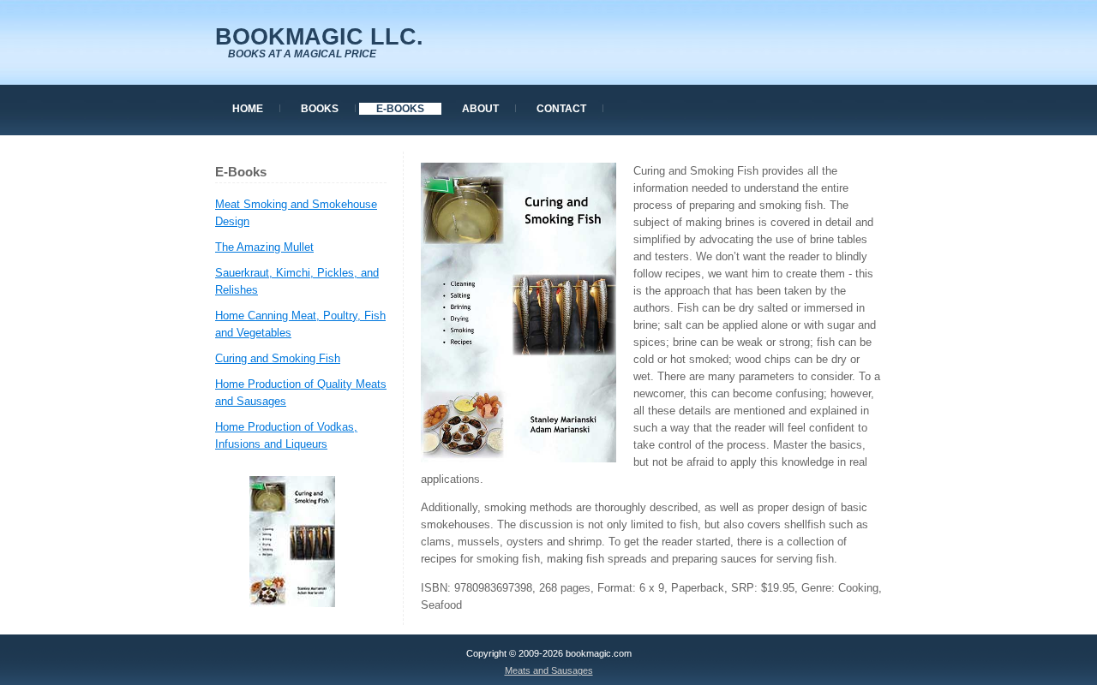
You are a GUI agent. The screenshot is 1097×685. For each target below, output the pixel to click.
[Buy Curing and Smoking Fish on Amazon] (292, 603)
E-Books (400, 109)
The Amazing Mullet (264, 247)
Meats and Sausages (549, 670)
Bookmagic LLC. (319, 37)
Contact (561, 109)
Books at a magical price (302, 54)
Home (247, 109)
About (480, 109)
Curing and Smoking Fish (277, 358)
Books (320, 109)
